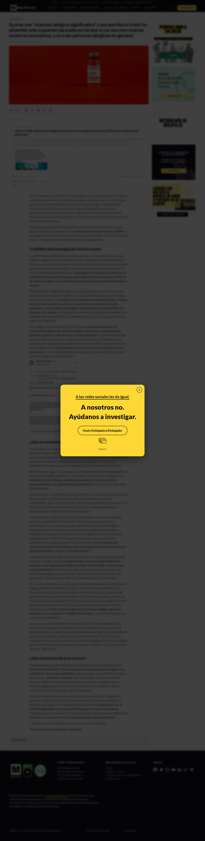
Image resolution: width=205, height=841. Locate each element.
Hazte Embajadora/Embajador (102, 430)
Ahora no (102, 449)
